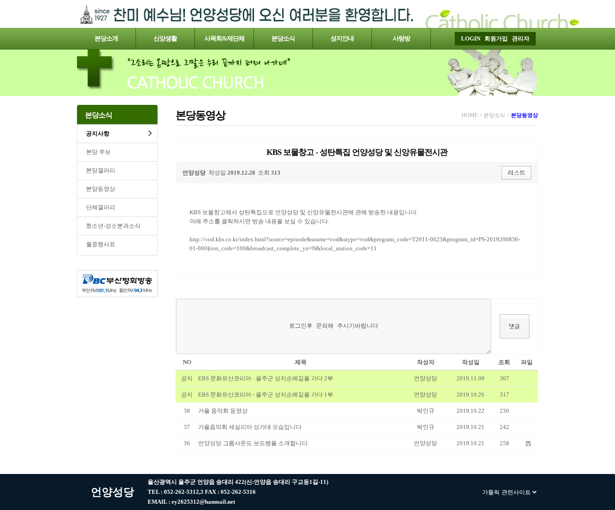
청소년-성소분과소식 (113, 225)
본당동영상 (100, 188)
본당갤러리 (100, 170)
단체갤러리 (100, 207)
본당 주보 (98, 152)
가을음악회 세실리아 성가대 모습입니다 (250, 427)
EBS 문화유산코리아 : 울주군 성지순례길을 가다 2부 (265, 378)
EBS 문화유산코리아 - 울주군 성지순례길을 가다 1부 (265, 394)
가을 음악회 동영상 (223, 410)
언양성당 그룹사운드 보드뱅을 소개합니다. (253, 443)
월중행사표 (100, 244)
